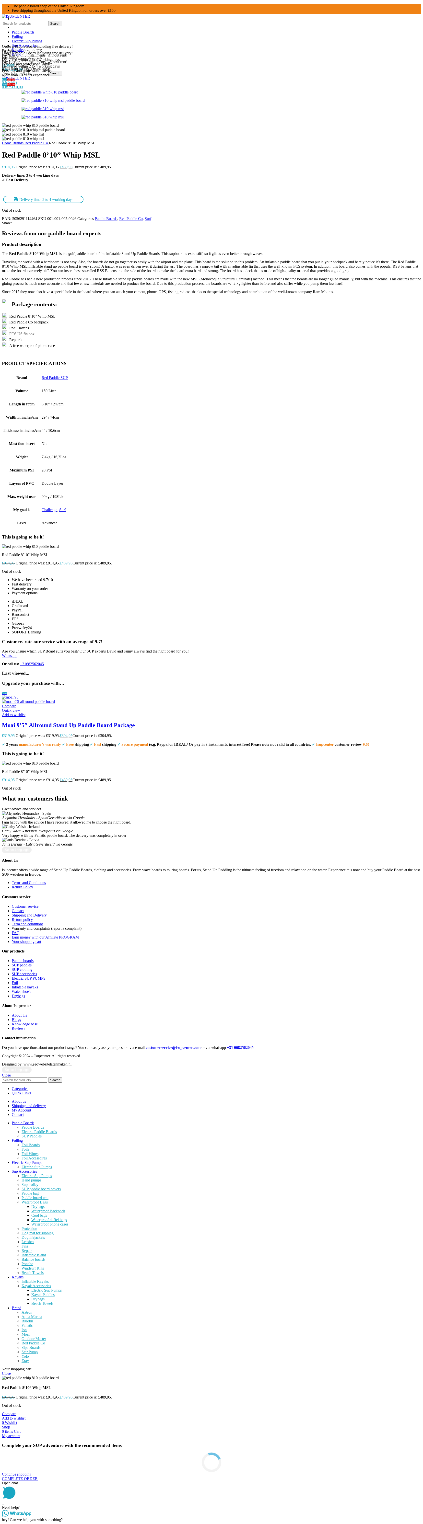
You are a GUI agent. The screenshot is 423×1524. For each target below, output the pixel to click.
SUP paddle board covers (41, 1189)
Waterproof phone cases (49, 1224)
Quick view (11, 710)
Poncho (27, 1264)
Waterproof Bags (35, 1202)
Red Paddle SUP (55, 378)
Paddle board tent (35, 1198)
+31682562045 (32, 664)
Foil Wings (30, 1154)
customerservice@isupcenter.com (173, 1047)
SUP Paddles (32, 1136)
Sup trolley (30, 1184)
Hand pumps (31, 1180)
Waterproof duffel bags (49, 1220)
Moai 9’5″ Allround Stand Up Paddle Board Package (68, 725)
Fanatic (27, 1325)
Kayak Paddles (43, 1295)
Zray (25, 1361)
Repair (27, 1251)
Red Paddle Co (36, 143)
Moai (26, 1334)
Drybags (38, 1206)
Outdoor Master (34, 1339)
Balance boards (33, 1259)
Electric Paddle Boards (39, 1132)
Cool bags (39, 1215)
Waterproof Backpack (48, 1211)
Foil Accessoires (34, 1158)
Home (7, 143)
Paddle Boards (106, 219)
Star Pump (30, 1352)
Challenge (49, 510)
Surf (148, 219)
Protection (29, 1228)
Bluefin (27, 1321)
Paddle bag (30, 1193)
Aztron (27, 1312)
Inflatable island (34, 1255)
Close (6, 1075)
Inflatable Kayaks (35, 1281)
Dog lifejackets (33, 1237)
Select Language (17, 850)
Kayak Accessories (36, 1286)
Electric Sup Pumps (37, 1167)
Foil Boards (31, 1145)
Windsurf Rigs (33, 1268)
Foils (25, 1149)
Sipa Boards (31, 1347)
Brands (18, 143)
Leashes (28, 1242)
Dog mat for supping (38, 1233)
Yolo (25, 1356)
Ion (24, 1330)
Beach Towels (33, 1273)
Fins (25, 1246)
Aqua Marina (32, 1317)
